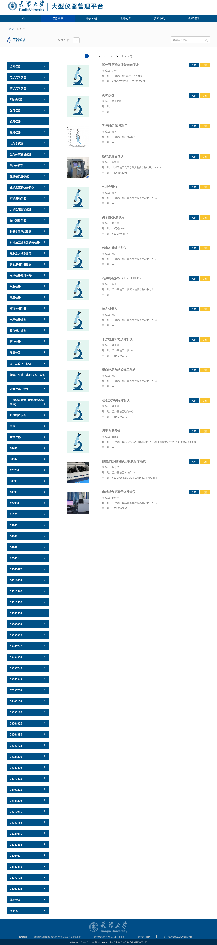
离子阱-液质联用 (113, 217)
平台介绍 (91, 18)
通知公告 (125, 18)
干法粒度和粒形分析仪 (117, 339)
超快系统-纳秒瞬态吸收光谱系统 (124, 461)
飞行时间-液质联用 (114, 125)
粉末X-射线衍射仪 (114, 247)
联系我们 (193, 18)
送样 (205, 65)
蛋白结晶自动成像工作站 (119, 369)
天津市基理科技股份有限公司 (134, 942)
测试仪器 (108, 95)
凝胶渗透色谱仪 (112, 156)
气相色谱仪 (109, 186)
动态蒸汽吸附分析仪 (116, 400)
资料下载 (159, 18)
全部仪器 (15, 66)
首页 (23, 18)
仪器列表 (57, 18)
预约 (194, 65)
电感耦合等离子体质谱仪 (119, 491)
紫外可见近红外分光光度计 (120, 64)
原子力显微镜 (111, 430)
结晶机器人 (109, 308)
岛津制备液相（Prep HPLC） (122, 278)
